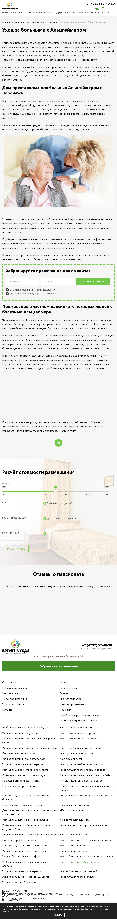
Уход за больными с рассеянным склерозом (85, 840)
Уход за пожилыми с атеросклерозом (24, 850)
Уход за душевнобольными (76, 727)
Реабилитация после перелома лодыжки (26, 727)
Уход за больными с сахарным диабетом (26, 876)
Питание (7, 709)
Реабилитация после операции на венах (83, 769)
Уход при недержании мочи (76, 753)
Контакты (65, 682)
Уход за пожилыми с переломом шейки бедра (29, 834)
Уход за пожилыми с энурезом (20, 733)
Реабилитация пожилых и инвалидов (24, 775)
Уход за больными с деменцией (78, 871)
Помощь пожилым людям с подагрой (82, 780)
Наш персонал (10, 693)
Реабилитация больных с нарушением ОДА (85, 775)
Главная (6, 21)
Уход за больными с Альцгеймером (81, 861)
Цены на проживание (72, 704)
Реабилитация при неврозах (76, 850)
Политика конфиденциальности (78, 720)
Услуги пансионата (13, 704)
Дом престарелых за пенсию (19, 840)
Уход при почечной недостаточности (81, 764)
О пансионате (10, 682)
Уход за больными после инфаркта (22, 856)
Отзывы (64, 693)
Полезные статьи (69, 687)
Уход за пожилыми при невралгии (22, 871)
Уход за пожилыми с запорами (77, 733)
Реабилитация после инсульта (77, 876)
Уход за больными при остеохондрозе (82, 845)
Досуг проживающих (14, 698)
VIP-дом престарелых (72, 810)
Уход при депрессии (72, 758)
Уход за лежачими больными (19, 882)
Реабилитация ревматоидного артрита (25, 769)
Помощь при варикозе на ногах (21, 780)
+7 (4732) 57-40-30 (100, 4)
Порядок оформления (15, 687)
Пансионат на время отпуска (18, 753)
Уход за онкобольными (73, 834)
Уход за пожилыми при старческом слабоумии (29, 747)
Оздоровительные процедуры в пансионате (86, 795)
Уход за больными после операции (23, 764)
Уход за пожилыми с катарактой (78, 738)
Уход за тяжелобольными (74, 819)
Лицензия (65, 709)
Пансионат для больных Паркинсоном (24, 845)
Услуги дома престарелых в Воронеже (37, 21)
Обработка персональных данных (79, 715)
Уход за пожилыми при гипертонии (80, 747)
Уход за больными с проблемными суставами (86, 856)
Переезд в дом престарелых (19, 786)
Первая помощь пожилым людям (22, 804)
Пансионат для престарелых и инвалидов (84, 825)
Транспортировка (70, 698)
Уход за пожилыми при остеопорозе (23, 758)
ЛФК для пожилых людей (74, 804)
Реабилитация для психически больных (25, 819)
